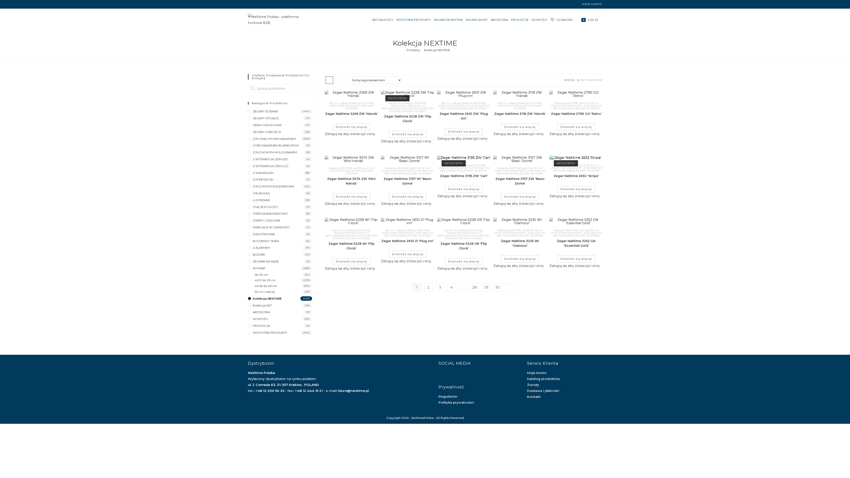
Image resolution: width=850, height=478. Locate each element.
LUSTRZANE (261, 200)
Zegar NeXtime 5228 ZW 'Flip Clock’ (407, 118)
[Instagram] (254, 4)
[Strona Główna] (401, 50)
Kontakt (534, 397)
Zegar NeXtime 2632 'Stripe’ (576, 176)
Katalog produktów (543, 379)
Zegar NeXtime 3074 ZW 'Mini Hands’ (351, 181)
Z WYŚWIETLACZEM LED (270, 159)
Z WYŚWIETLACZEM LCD (270, 166)
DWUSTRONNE (264, 234)
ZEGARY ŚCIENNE (475, 108)
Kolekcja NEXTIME (437, 50)
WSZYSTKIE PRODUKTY (345, 105)
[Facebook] (250, 4)
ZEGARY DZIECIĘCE (267, 132)
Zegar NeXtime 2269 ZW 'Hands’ (351, 114)
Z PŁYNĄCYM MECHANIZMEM (274, 139)
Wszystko (594, 80)
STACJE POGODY (265, 207)
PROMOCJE (261, 326)
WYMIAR (259, 268)
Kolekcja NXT (262, 305)
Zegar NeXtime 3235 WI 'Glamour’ (520, 243)
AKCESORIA (261, 312)
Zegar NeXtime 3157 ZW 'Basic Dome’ (520, 181)
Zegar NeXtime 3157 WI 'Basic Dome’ (408, 181)
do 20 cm (395, 103)
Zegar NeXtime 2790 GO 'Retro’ (576, 114)
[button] (357, 96)
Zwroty (533, 385)
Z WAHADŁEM (263, 173)
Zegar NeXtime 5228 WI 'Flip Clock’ (351, 246)
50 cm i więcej (338, 103)
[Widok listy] (339, 80)
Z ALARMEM (261, 247)
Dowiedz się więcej (351, 127)
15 (578, 80)
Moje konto (592, 4)
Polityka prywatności (456, 402)
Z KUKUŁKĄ (261, 193)
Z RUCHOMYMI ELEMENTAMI (273, 186)
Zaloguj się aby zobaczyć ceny (350, 134)
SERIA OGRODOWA (267, 125)
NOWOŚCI (260, 319)
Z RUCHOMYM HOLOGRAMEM (275, 152)
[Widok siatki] (329, 80)
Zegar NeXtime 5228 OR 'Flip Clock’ (463, 246)
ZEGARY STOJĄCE (414, 111)
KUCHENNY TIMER (266, 241)
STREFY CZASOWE (266, 220)
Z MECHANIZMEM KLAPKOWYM (403, 107)
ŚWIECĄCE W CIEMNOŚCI (271, 227)
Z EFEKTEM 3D (263, 179)
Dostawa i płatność (543, 391)
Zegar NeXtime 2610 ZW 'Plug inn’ (464, 116)
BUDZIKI (259, 254)
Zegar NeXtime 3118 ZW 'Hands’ (520, 114)
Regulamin (448, 396)
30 (583, 80)
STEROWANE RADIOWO (270, 213)
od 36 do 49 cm (364, 168)
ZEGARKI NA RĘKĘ (266, 261)
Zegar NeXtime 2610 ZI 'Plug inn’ (407, 241)
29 (486, 287)
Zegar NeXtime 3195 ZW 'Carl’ (464, 176)
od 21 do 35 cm (588, 103)
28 (474, 287)
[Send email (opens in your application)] (259, 4)
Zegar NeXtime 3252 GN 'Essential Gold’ (576, 243)
